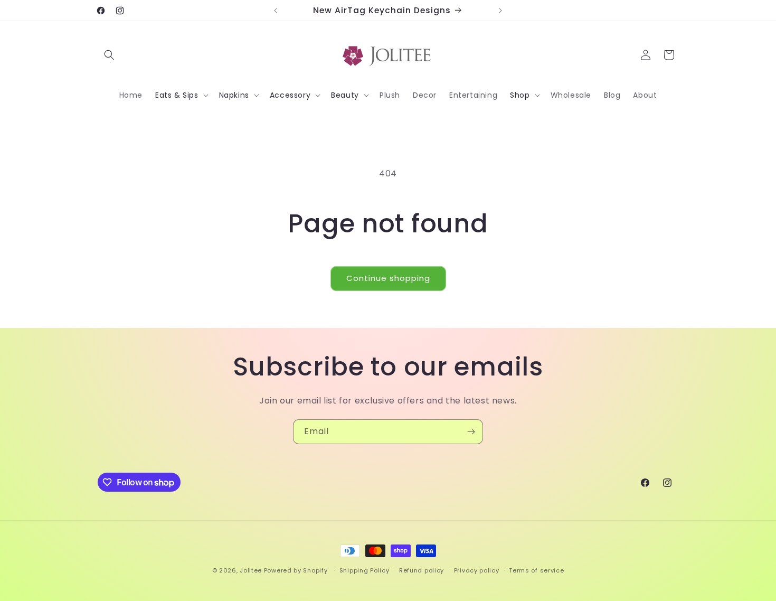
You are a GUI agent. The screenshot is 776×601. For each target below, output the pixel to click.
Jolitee (251, 570)
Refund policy (421, 570)
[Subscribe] (470, 431)
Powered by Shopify (296, 570)
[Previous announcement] (275, 11)
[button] (109, 55)
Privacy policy (476, 570)
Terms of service (536, 570)
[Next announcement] (500, 11)
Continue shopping (388, 278)
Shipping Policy (364, 570)
